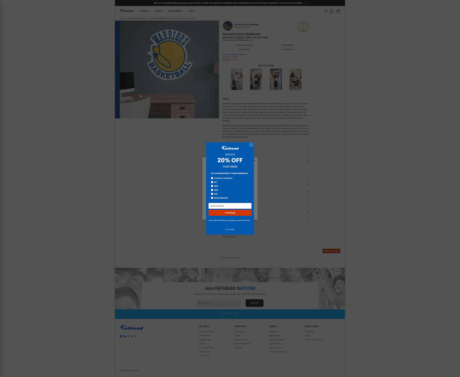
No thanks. (230, 229)
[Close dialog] (251, 145)
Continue (230, 212)
